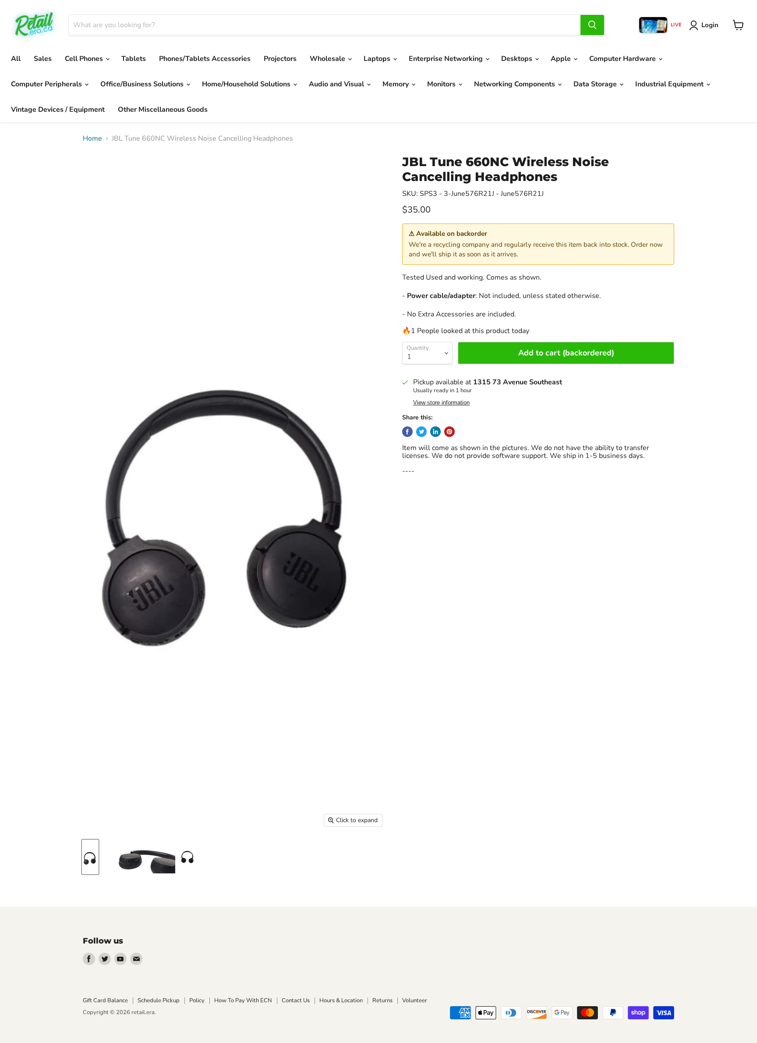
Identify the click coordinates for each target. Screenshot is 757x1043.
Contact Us (296, 1000)
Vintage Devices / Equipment (58, 109)
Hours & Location (341, 1000)
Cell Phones (85, 59)
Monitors (442, 84)
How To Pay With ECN (243, 1000)
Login (709, 25)
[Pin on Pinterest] (449, 431)
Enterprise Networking (447, 59)
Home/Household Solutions (247, 84)
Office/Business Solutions (142, 84)
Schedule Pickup (159, 1000)
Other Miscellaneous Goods (163, 109)
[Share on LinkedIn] (435, 431)
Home (92, 138)
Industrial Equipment (670, 84)
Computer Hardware (623, 59)
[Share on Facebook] (407, 431)
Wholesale (328, 59)
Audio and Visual (337, 84)
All (16, 59)
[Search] (592, 25)
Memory (396, 84)
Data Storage (596, 84)
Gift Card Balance (105, 1000)
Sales (43, 59)
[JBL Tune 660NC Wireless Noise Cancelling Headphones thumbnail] (90, 857)
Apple (562, 59)
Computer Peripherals (47, 84)
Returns (382, 1000)
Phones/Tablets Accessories (205, 59)
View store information (441, 403)
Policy (197, 1000)
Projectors (280, 59)
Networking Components (515, 84)
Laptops (378, 59)
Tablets (133, 59)
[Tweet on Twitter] (421, 431)
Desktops (517, 59)
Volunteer (414, 1000)
